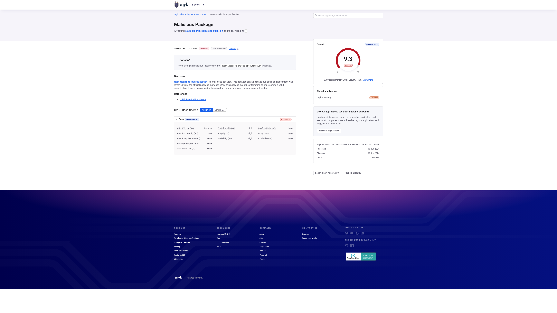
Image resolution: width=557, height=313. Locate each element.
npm (204, 14)
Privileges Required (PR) (188, 143)
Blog (218, 238)
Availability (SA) (265, 138)
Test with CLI (179, 255)
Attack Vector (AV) (185, 128)
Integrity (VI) (223, 133)
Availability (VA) (225, 138)
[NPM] (352, 246)
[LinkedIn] (362, 234)
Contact (262, 242)
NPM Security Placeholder (193, 99)
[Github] (346, 246)
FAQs (219, 246)
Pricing (177, 246)
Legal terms (264, 246)
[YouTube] (352, 234)
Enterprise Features (182, 242)
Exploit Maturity (324, 97)
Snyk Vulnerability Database (186, 14)
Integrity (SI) (263, 133)
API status (178, 259)
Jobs (261, 238)
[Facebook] (357, 234)
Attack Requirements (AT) (188, 138)
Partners (177, 234)
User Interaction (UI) (186, 148)
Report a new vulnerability (327, 173)
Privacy (262, 251)
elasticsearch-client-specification (204, 30)
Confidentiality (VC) (226, 128)
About (261, 234)
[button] (235, 119)
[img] (237, 49)
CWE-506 (232, 49)
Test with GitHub (181, 251)
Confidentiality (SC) (267, 128)
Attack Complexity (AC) (187, 133)
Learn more (367, 80)
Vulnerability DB (223, 234)
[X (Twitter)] (346, 234)
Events (262, 259)
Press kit (263, 255)
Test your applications (329, 131)
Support (305, 234)
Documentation (223, 242)
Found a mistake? (353, 173)
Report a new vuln (309, 238)
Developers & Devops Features (186, 238)
